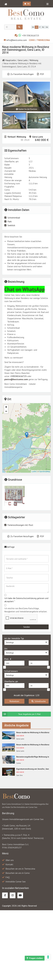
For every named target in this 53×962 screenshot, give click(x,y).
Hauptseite (10, 60)
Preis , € (7, 659)
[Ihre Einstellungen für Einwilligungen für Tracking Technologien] (48, 957)
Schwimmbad (13, 217)
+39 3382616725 (30, 35)
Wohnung (34, 60)
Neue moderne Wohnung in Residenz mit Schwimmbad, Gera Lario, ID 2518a (33, 732)
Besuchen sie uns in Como (18, 873)
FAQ (8, 877)
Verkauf (11, 136)
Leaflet (34, 471)
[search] (19, 27)
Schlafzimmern (11, 671)
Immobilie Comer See (16, 881)
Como (32, 40)
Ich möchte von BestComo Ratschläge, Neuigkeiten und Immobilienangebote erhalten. (25, 610)
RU (43, 27)
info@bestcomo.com (17, 40)
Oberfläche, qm (11, 681)
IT (40, 27)
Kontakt (9, 864)
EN (33, 27)
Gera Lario (23, 60)
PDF (41, 74)
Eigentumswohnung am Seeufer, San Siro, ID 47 (32, 769)
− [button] (6, 411)
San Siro (19, 775)
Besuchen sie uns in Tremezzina (20, 868)
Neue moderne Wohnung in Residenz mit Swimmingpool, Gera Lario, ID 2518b (32, 745)
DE (37, 27)
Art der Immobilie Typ (14, 638)
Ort (5, 648)
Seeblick (11, 225)
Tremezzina (43, 40)
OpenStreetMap (44, 471)
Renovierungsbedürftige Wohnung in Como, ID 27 (32, 757)
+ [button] (6, 407)
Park (9, 221)
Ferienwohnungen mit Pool (20, 525)
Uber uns (10, 860)
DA (47, 27)
